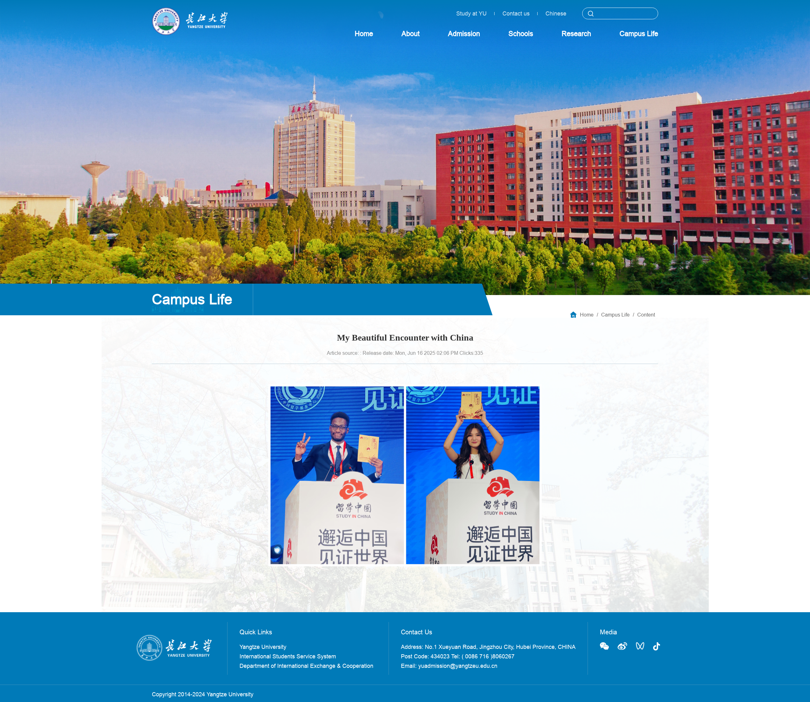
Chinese (555, 13)
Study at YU (471, 13)
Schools (520, 34)
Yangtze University (263, 647)
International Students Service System (288, 656)
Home (364, 34)
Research (576, 34)
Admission (464, 34)
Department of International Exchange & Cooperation (306, 665)
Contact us (516, 13)
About (411, 34)
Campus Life (639, 34)
